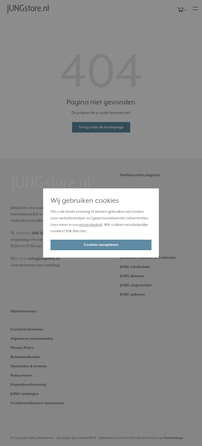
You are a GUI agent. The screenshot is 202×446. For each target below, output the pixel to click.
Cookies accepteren (101, 245)
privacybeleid (90, 224)
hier (83, 231)
